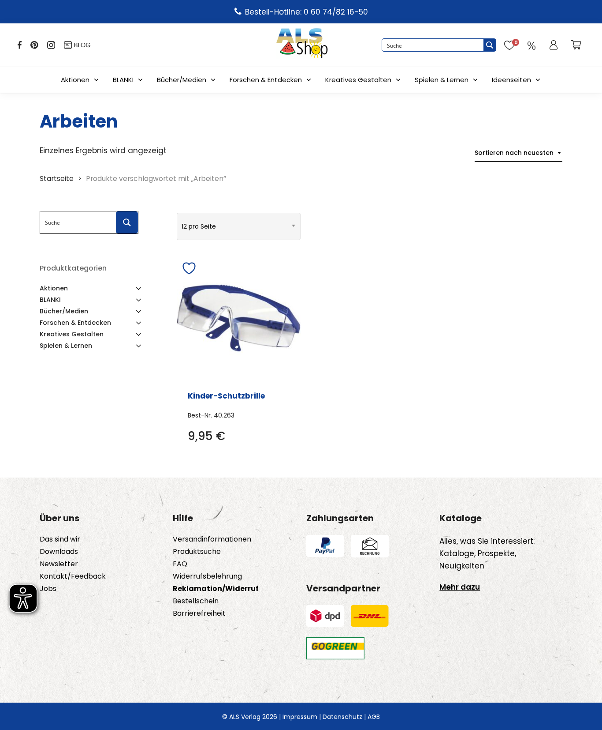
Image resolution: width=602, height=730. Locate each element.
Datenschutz (342, 716)
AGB (374, 716)
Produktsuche (197, 551)
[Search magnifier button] (489, 45)
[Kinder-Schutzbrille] (239, 318)
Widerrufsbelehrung (207, 576)
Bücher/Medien (181, 79)
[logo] (302, 45)
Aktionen (75, 79)
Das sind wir (60, 539)
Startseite (57, 178)
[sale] (531, 45)
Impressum (299, 716)
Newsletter (59, 564)
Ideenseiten (511, 79)
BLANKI (123, 79)
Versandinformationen (212, 539)
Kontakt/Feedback (73, 576)
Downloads (59, 551)
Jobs (48, 588)
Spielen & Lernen (441, 79)
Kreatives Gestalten (358, 79)
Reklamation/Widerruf (216, 588)
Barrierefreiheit (199, 613)
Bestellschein (196, 601)
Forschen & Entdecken (266, 79)
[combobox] (518, 153)
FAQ (180, 564)
